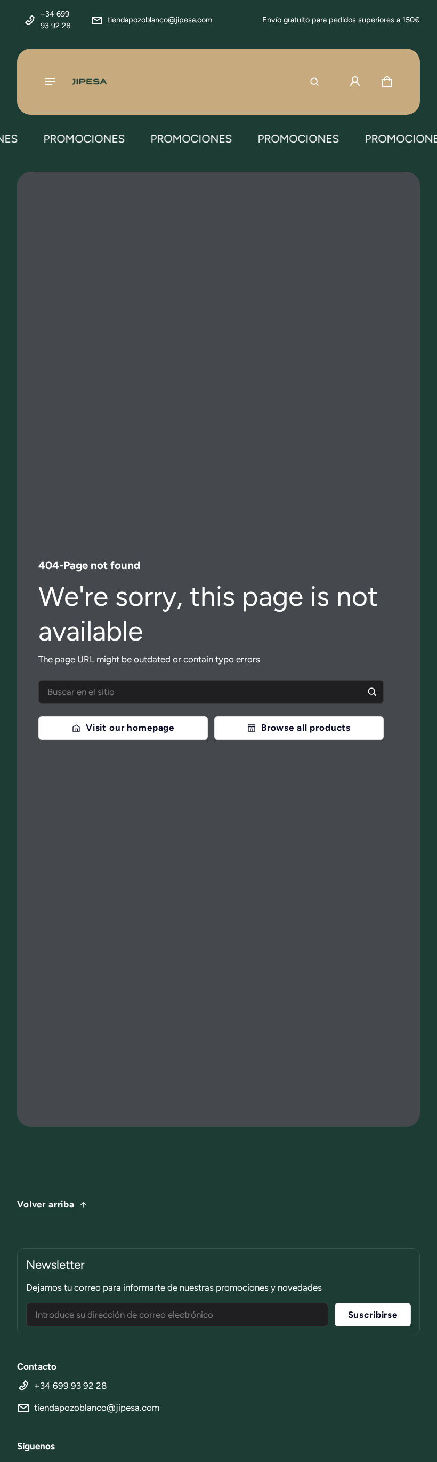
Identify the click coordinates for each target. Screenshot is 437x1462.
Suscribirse (373, 1314)
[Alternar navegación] (50, 81)
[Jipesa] (89, 81)
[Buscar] (372, 692)
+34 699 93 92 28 (56, 19)
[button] (314, 81)
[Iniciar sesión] (355, 81)
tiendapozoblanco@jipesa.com (160, 20)
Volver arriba (46, 1204)
